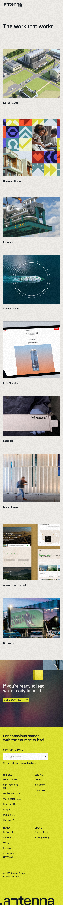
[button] (58, 5)
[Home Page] (12, 5)
